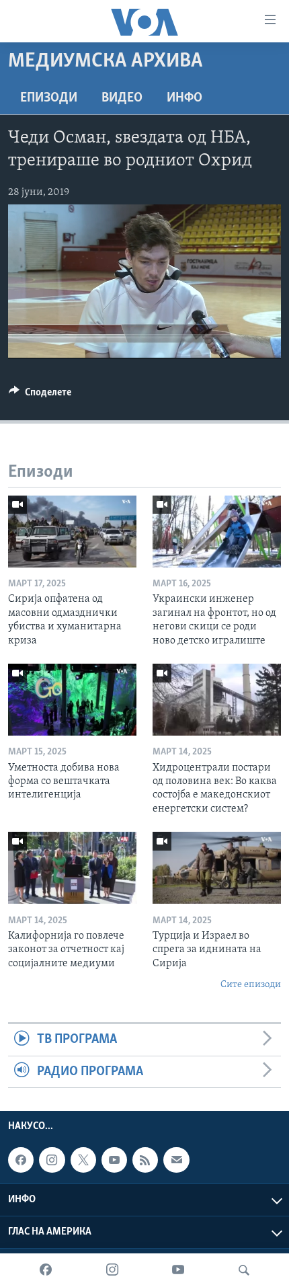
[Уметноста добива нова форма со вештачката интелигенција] (72, 700)
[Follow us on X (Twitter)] (83, 1160)
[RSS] (145, 1160)
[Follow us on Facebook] (21, 1160)
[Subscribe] (176, 1160)
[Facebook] (46, 1270)
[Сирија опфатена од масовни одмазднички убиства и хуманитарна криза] (72, 532)
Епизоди (48, 98)
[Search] (244, 1270)
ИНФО (184, 98)
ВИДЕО (121, 98)
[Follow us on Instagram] (52, 1160)
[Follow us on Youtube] (114, 1160)
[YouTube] (178, 1270)
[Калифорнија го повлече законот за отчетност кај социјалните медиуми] (72, 868)
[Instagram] (112, 1270)
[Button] (40, 395)
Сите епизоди (250, 985)
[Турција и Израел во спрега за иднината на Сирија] (217, 868)
